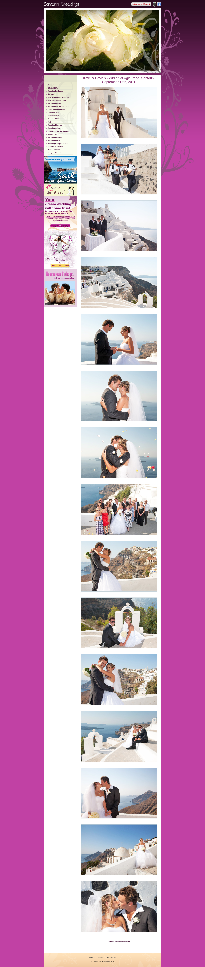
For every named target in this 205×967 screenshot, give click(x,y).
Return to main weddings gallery (119, 942)
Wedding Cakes (54, 128)
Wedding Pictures (55, 125)
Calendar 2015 (53, 119)
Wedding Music (54, 140)
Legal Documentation (56, 109)
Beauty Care (52, 134)
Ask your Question (55, 153)
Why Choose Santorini (57, 100)
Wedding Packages (55, 91)
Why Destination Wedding (58, 97)
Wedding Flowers (55, 137)
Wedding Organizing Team (58, 106)
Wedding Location (55, 103)
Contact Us (111, 957)
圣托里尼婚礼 (53, 88)
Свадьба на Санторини (57, 85)
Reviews (51, 94)
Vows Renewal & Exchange (58, 131)
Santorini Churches (55, 147)
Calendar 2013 (53, 113)
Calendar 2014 (53, 116)
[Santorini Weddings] (61, 6)
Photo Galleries (54, 150)
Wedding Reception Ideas (58, 143)
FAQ (49, 122)
